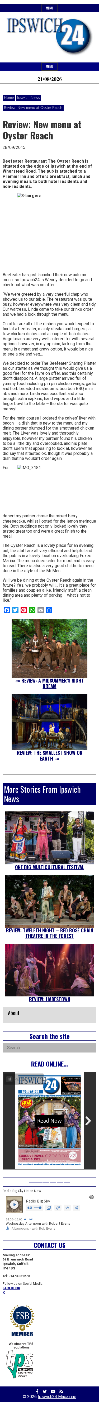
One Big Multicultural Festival (49, 867)
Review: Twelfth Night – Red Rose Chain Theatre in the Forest (49, 933)
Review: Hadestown (49, 999)
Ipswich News (28, 98)
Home (9, 98)
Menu (49, 8)
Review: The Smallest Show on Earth (49, 755)
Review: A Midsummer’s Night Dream (52, 683)
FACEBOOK (11, 1288)
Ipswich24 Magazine (57, 1396)
